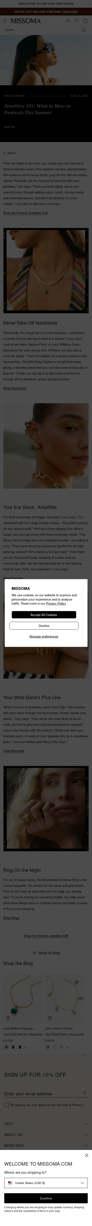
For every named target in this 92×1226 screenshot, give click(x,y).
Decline (44, 625)
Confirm (46, 1198)
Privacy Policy (56, 603)
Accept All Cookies (44, 614)
